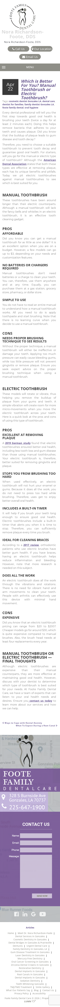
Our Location (42, 49)
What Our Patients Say (18, 990)
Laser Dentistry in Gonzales (30, 955)
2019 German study (17, 443)
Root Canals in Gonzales (30, 974)
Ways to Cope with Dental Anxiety (23, 723)
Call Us (20, 49)
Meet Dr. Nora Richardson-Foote (35, 933)
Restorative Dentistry (30, 968)
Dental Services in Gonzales (30, 936)
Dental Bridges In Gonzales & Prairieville (30, 942)
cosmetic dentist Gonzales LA (25, 101)
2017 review (31, 545)
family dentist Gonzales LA (39, 104)
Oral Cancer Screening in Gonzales (30, 961)
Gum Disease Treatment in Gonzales (30, 952)
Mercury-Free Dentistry (30, 958)
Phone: (15, 850)
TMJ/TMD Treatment (21, 987)
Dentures (18, 945)
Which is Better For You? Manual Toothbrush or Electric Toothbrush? (38, 89)
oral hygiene (31, 107)
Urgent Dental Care (37, 945)
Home (11, 933)
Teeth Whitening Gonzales (30, 983)
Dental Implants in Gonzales (30, 971)
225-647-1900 (27, 807)
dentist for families (12, 104)
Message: (14, 856)
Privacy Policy (21, 993)
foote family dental (13, 107)
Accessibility (39, 993)
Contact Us (48, 990)
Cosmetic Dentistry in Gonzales (30, 939)
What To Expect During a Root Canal (36, 725)
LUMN (28, 1001)
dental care (48, 101)
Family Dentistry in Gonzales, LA (30, 948)
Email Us (31, 57)
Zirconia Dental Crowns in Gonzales (30, 964)
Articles (30, 927)
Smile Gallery (43, 987)
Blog (36, 990)
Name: (15, 835)
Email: (15, 842)
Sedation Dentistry (30, 980)
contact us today (40, 701)
